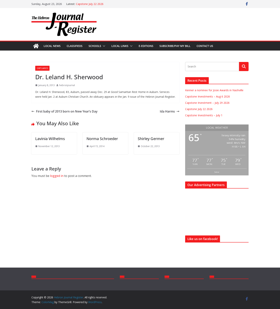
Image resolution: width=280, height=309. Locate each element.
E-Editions (146, 46)
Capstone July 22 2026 (89, 4)
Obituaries (42, 68)
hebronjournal (67, 85)
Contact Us (205, 46)
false (216, 172)
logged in (56, 176)
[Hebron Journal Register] (36, 46)
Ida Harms (167, 111)
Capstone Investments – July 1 (203, 115)
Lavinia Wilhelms (50, 138)
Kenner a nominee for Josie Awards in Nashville (214, 90)
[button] (103, 46)
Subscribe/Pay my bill (174, 46)
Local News (52, 46)
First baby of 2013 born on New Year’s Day (67, 111)
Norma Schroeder (102, 138)
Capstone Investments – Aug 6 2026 (207, 96)
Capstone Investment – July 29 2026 (207, 103)
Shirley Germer (151, 138)
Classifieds (74, 46)
